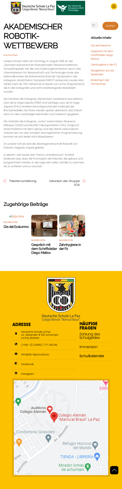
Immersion (88, 346)
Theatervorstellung (22, 181)
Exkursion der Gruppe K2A (64, 183)
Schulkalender (91, 356)
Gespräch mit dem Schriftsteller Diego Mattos (44, 249)
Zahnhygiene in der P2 (104, 64)
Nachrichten (11, 55)
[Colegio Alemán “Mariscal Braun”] (47, 14)
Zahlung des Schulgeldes (89, 336)
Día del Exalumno (16, 227)
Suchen (110, 25)
